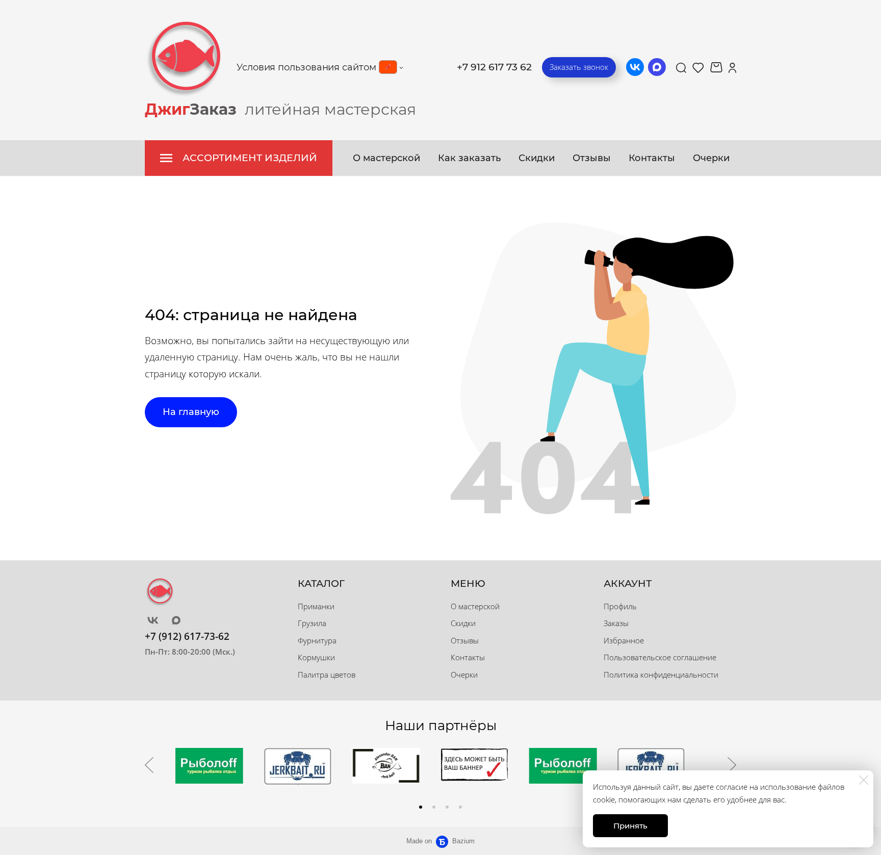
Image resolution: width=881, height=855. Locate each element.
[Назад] (149, 765)
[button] (420, 807)
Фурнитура (317, 640)
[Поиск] (681, 67)
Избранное (624, 640)
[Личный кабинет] (732, 67)
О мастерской (386, 158)
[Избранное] (698, 67)
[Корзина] (716, 67)
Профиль (620, 606)
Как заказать (469, 158)
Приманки (316, 606)
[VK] (635, 67)
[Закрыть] (863, 780)
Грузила (312, 623)
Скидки (537, 158)
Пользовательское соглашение (660, 657)
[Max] (657, 67)
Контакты (652, 158)
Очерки (711, 158)
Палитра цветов (326, 674)
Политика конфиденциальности (661, 674)
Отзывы (592, 158)
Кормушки (316, 657)
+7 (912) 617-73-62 (187, 636)
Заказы (616, 623)
